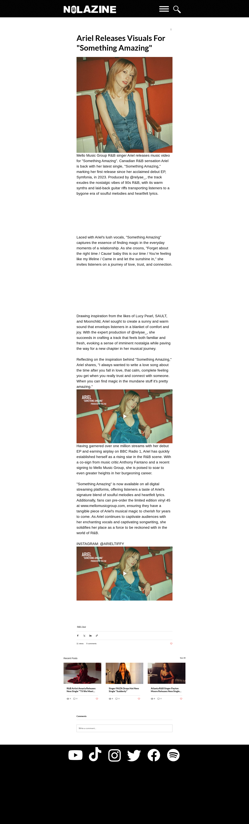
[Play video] (124, 416)
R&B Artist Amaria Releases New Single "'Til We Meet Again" (81, 690)
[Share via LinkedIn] (90, 635)
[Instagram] (114, 755)
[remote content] (124, 215)
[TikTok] (95, 755)
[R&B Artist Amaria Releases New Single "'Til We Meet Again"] (82, 673)
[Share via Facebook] (78, 635)
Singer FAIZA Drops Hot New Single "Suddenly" (124, 690)
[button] (164, 9)
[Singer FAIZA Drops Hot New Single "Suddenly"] (124, 673)
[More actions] (170, 29)
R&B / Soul (81, 627)
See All (182, 658)
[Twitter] (134, 755)
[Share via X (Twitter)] (84, 635)
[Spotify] (173, 755)
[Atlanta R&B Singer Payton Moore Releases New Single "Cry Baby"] (166, 673)
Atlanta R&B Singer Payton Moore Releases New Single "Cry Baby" (165, 690)
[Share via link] (97, 635)
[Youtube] (75, 755)
